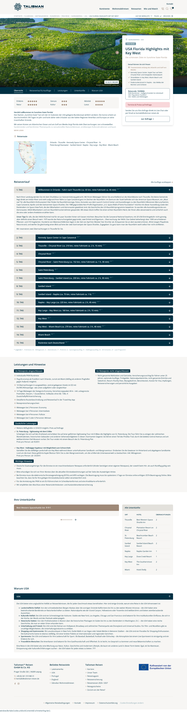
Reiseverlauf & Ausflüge (40, 90)
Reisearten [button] (136, 8)
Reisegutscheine (94, 686)
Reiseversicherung (94, 679)
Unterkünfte (79, 90)
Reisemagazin (93, 676)
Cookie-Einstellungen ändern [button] (132, 703)
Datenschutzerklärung (108, 703)
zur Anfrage (146, 119)
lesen (18, 130)
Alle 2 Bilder (112, 82)
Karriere (90, 669)
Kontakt (170, 4)
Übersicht (18, 90)
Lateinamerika (57, 669)
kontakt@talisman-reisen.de (147, 113)
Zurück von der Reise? (96, 690)
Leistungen (63, 90)
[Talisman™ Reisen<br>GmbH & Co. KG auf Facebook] (15, 684)
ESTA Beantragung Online (156, 475)
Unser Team (92, 672)
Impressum (90, 703)
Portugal (55, 676)
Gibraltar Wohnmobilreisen (63, 683)
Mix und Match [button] (151, 8)
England (55, 679)
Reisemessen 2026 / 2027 (97, 683)
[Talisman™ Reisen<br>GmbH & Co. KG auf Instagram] (18, 684)
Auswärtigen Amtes (108, 472)
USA (53, 672)
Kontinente (104, 8)
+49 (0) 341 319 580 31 (25, 676)
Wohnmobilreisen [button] (120, 8)
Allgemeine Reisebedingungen (57, 703)
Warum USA (97, 90)
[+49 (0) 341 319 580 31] (162, 8)
